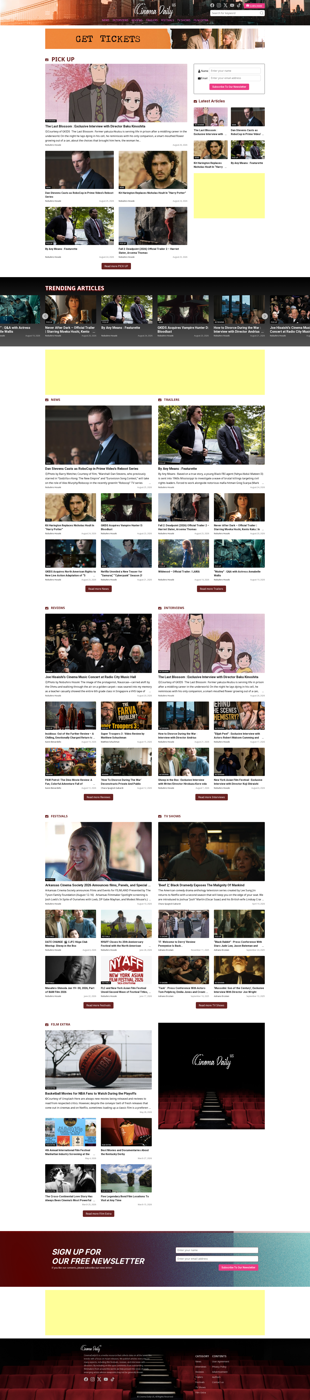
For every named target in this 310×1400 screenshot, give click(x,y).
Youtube (232, 5)
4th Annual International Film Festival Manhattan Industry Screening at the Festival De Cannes (67, 1154)
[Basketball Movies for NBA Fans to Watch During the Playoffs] (98, 1059)
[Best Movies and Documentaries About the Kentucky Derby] (126, 1132)
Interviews (120, 20)
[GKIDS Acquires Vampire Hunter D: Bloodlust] (85, 309)
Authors (216, 1377)
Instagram (219, 5)
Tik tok (239, 5)
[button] (265, 316)
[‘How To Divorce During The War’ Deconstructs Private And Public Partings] (126, 762)
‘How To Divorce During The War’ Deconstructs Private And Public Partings (121, 783)
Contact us (218, 1382)
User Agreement (220, 1361)
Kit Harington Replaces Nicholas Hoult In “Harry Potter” (152, 192)
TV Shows (183, 20)
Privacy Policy (219, 1366)
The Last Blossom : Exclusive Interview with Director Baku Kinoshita (95, 126)
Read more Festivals (98, 1005)
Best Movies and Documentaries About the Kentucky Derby (125, 1152)
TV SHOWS (172, 816)
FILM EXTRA (60, 1024)
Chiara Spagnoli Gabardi (112, 788)
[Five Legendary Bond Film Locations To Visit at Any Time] (126, 1178)
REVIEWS (58, 607)
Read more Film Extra (98, 1213)
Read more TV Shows (211, 1005)
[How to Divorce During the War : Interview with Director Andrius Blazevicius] (141, 309)
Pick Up (49, 243)
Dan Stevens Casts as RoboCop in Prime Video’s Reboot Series (79, 194)
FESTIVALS (59, 816)
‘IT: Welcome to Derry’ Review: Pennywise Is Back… (177, 943)
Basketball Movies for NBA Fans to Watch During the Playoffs (90, 1093)
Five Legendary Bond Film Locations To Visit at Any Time (125, 1198)
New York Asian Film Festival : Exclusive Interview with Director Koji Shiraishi (238, 781)
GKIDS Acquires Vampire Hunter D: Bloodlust (85, 329)
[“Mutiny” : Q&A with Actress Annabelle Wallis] (239, 553)
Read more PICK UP (116, 266)
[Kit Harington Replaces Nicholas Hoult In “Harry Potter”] (153, 170)
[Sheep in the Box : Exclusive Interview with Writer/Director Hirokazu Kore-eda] (183, 762)
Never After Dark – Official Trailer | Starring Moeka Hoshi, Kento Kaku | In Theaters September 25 (237, 529)
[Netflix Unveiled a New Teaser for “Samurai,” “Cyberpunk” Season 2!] (126, 553)
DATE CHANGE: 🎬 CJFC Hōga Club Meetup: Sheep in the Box (66, 943)
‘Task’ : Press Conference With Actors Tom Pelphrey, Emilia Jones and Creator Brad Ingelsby (182, 992)
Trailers (152, 20)
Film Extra (201, 20)
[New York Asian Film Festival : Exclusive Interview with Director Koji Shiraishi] (239, 762)
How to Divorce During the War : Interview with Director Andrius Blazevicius (139, 331)
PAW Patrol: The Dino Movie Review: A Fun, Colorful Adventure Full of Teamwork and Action (68, 783)
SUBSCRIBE (256, 5)
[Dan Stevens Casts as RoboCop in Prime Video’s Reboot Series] (79, 170)
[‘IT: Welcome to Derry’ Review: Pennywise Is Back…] (183, 924)
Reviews (137, 20)
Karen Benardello (53, 741)
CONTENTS (219, 1356)
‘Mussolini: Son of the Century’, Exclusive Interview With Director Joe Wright (239, 990)
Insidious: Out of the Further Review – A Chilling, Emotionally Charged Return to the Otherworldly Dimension (69, 737)
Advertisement (220, 1371)
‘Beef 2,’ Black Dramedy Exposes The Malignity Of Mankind (201, 885)
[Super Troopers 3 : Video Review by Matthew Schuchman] (126, 716)
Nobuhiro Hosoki (53, 145)
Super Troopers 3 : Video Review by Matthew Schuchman (122, 735)
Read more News (98, 589)
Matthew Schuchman (110, 741)
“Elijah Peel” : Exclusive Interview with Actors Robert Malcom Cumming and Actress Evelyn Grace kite (237, 737)
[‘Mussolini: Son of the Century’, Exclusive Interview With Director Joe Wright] (239, 970)
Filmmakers (290, 322)
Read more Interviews (211, 797)
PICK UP (63, 59)
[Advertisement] (229, 195)
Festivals (167, 20)
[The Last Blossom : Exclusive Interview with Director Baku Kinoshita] (116, 93)
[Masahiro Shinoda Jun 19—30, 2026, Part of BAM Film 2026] (70, 970)
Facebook (212, 5)
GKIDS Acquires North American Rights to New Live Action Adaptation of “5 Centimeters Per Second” (70, 575)
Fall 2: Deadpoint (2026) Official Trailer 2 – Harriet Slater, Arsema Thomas (149, 250)
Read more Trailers (211, 589)
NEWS (55, 399)
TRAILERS (171, 399)
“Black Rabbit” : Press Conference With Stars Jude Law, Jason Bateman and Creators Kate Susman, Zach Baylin (238, 945)
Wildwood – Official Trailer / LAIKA (179, 571)
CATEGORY (202, 1356)
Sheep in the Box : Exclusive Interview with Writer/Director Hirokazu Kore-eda (182, 781)
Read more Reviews (98, 797)
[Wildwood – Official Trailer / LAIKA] (183, 553)
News (105, 20)
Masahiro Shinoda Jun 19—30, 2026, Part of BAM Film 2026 (69, 990)
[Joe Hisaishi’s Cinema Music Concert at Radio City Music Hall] (197, 309)
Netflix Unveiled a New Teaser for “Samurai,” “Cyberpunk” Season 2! (121, 573)
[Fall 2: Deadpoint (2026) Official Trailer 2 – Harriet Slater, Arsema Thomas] (153, 226)
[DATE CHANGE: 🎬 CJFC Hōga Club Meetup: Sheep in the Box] (70, 924)
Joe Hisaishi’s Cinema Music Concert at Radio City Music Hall (196, 329)
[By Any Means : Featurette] (79, 226)
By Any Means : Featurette (61, 248)
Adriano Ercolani (165, 950)
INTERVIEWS (174, 607)
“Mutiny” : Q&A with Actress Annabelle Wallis (237, 573)
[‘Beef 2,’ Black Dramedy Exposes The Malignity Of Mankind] (211, 851)
